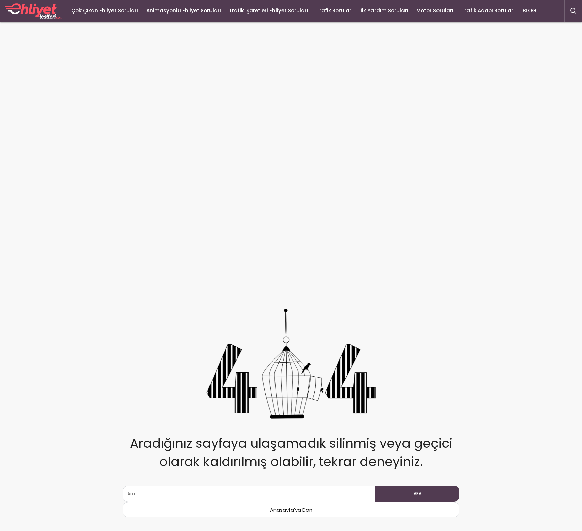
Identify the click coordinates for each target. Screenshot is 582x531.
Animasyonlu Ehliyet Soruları (183, 10)
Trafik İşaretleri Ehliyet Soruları (268, 10)
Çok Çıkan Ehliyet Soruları (104, 10)
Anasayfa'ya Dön (291, 509)
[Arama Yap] (573, 10)
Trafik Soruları (334, 10)
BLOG (530, 10)
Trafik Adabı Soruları (488, 10)
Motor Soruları (434, 10)
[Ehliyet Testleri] (33, 11)
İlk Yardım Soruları (384, 10)
